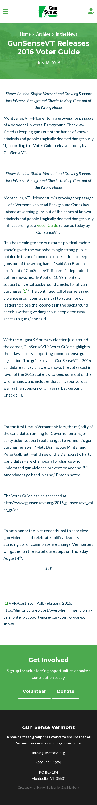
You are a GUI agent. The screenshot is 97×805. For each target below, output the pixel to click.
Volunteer (34, 691)
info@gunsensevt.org (48, 752)
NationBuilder (47, 787)
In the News (66, 34)
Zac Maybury (70, 787)
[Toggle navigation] (5, 11)
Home (25, 34)
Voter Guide (47, 225)
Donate (65, 691)
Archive (43, 34)
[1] (25, 290)
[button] (91, 11)
